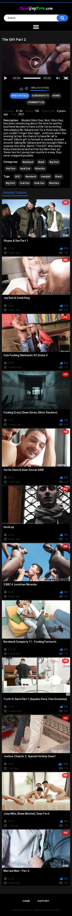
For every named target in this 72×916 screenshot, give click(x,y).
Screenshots (40, 95)
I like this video (21, 89)
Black (41, 162)
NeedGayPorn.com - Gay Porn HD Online (33, 910)
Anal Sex (25, 168)
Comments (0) (36, 102)
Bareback (28, 162)
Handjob (45, 176)
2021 (18, 176)
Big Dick (54, 162)
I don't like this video (26, 89)
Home (26, 901)
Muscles (40, 168)
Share (56, 95)
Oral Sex (10, 168)
